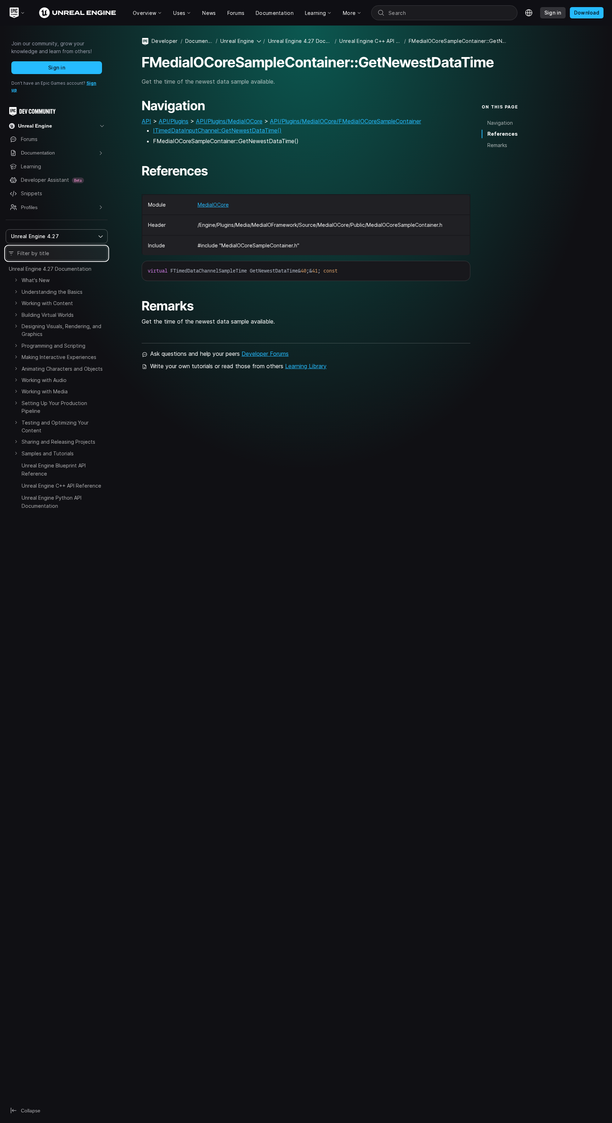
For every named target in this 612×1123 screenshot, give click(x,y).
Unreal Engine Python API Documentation (51, 502)
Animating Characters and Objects (62, 369)
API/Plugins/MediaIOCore (229, 121)
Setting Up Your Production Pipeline (54, 407)
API (146, 121)
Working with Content (47, 303)
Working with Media (45, 391)
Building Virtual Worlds (48, 315)
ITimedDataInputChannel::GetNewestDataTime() (217, 130)
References (502, 134)
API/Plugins (173, 121)
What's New (36, 280)
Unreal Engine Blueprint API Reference (54, 469)
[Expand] (16, 280)
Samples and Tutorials (48, 453)
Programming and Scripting (53, 346)
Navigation (500, 123)
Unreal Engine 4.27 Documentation (50, 269)
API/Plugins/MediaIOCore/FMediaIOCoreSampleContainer (345, 121)
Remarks (497, 145)
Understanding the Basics (52, 292)
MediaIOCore (213, 205)
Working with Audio (44, 380)
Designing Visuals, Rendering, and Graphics (61, 330)
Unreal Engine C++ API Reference (61, 486)
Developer (165, 41)
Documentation (199, 41)
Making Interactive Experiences (59, 357)
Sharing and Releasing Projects (58, 442)
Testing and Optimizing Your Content (55, 426)
